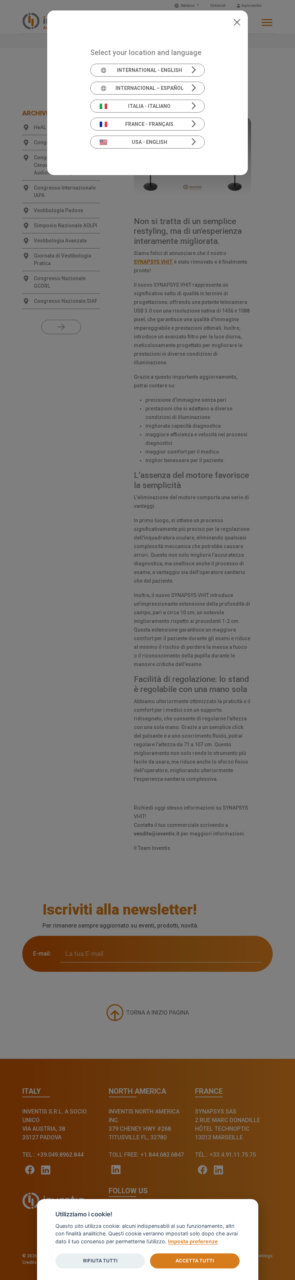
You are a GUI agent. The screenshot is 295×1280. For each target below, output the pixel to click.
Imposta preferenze (193, 1241)
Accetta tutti (195, 1260)
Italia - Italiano (149, 106)
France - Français (149, 124)
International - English (149, 70)
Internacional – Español (149, 88)
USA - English (149, 142)
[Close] (236, 21)
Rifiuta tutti (100, 1260)
